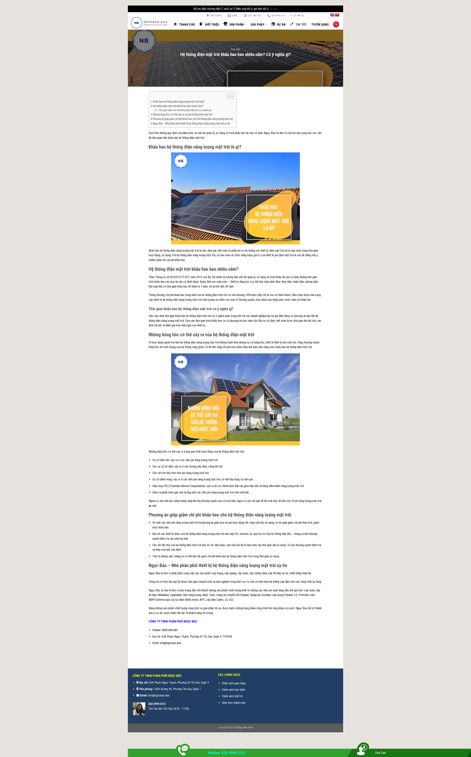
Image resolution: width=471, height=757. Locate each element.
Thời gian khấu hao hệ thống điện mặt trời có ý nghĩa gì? (185, 110)
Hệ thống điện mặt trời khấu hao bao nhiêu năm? (178, 106)
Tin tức (235, 49)
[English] (332, 15)
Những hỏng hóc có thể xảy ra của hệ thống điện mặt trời (182, 114)
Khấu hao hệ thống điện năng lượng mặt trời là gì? (179, 101)
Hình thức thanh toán (233, 703)
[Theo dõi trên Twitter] (299, 15)
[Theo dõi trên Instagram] (295, 15)
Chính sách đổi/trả (232, 696)
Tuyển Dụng (320, 24)
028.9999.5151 (157, 704)
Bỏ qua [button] (273, 8)
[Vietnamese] (337, 15)
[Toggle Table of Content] (228, 96)
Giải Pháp (257, 24)
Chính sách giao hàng (234, 683)
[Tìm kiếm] (336, 24)
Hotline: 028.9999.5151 (227, 753)
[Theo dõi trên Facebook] (292, 15)
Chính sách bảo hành (233, 689)
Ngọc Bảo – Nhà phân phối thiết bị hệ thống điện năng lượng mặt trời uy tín (192, 123)
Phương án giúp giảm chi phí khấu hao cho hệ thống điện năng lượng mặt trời (193, 119)
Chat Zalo (380, 753)
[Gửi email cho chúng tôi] (302, 15)
